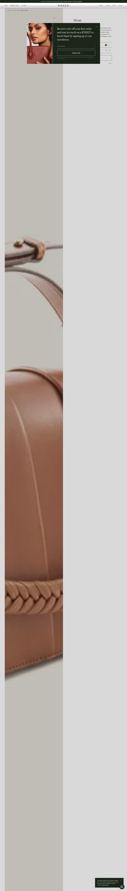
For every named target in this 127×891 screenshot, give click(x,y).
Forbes (84, 1)
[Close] (97, 27)
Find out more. (105, 885)
